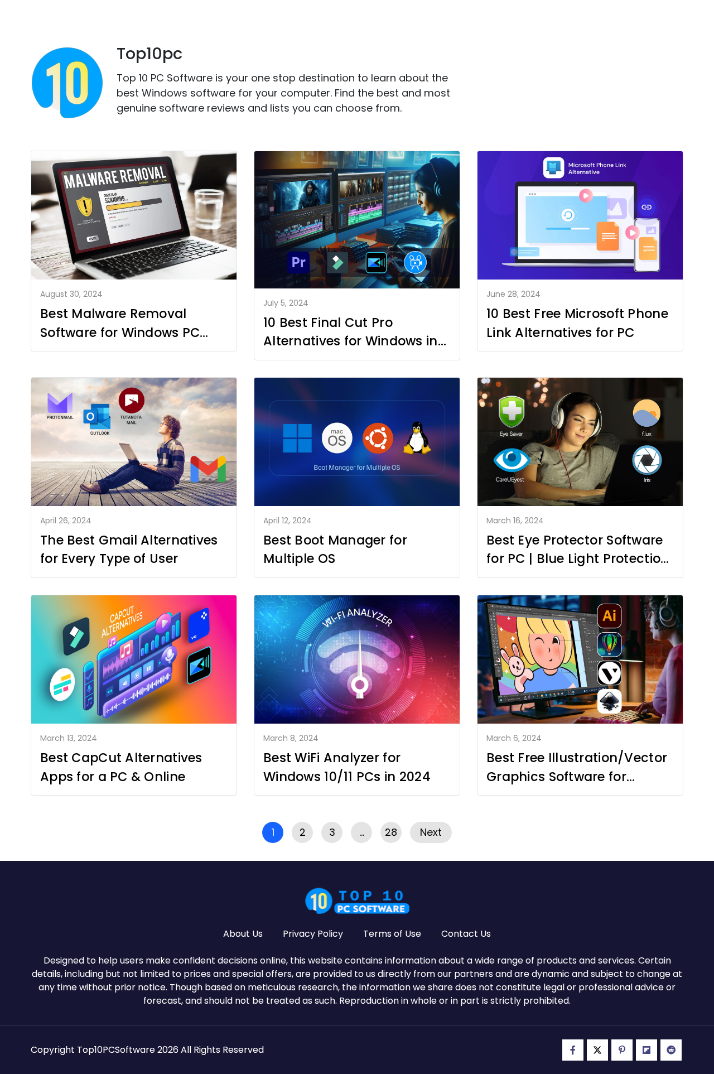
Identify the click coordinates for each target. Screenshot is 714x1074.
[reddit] (671, 1050)
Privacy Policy (313, 933)
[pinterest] (622, 1050)
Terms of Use (392, 933)
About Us (243, 933)
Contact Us (466, 933)
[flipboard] (646, 1050)
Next (431, 832)
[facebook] (572, 1050)
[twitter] (597, 1050)
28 (391, 832)
